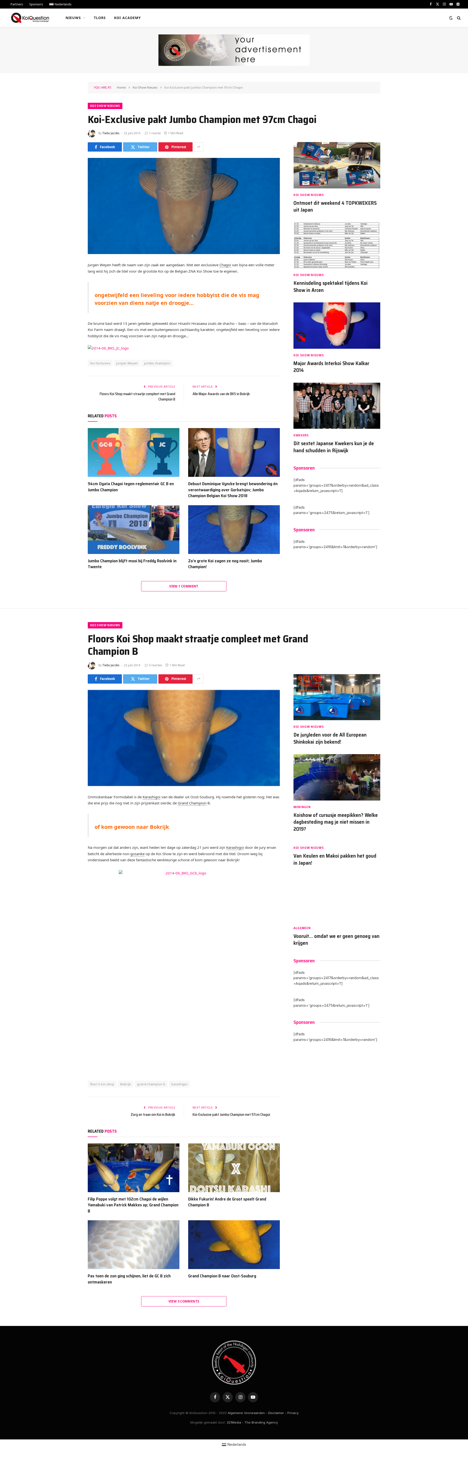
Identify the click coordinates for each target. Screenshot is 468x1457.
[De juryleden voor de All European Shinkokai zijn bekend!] (336, 697)
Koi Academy (127, 17)
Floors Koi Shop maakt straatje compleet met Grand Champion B (137, 396)
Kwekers (301, 435)
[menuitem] (60, 4)
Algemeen (302, 928)
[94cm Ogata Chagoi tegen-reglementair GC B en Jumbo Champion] (133, 452)
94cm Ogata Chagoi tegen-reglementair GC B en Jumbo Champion (131, 487)
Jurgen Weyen (127, 363)
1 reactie (155, 133)
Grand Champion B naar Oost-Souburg (222, 1276)
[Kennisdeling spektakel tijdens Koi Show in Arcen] (336, 245)
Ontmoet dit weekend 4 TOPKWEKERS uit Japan (335, 207)
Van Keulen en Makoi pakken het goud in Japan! (334, 859)
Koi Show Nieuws (105, 106)
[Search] (458, 17)
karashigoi (179, 1084)
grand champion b (151, 1084)
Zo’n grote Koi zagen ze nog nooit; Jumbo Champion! (225, 564)
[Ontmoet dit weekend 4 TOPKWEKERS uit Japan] (336, 165)
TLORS (100, 17)
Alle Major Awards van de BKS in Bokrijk (221, 394)
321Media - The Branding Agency (252, 1422)
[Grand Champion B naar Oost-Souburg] (234, 1244)
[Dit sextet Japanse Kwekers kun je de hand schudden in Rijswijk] (336, 406)
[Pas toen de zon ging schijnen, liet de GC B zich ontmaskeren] (133, 1244)
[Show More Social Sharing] (199, 147)
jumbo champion (157, 363)
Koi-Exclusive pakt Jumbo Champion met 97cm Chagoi (231, 1115)
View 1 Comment (183, 586)
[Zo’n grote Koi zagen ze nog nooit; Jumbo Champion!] (234, 529)
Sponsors (36, 4)
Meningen (302, 807)
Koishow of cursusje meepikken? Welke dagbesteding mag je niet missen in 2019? (335, 822)
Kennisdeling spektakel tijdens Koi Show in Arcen (330, 287)
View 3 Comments (183, 1301)
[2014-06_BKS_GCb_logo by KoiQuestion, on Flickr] (184, 967)
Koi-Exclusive (100, 363)
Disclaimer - (277, 1413)
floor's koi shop (102, 1084)
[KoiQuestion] (30, 18)
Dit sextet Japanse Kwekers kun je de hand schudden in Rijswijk (333, 447)
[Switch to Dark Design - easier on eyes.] (451, 18)
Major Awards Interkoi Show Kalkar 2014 (331, 367)
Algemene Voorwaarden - (247, 1413)
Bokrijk (125, 1084)
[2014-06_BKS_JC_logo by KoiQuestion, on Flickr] (108, 347)
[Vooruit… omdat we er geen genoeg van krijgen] (336, 898)
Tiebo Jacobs (110, 133)
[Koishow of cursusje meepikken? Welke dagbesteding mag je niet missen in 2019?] (336, 777)
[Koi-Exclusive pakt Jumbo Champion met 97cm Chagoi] (184, 206)
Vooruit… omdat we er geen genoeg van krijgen (336, 940)
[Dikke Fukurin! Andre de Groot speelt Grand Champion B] (234, 1167)
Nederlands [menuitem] (236, 1444)
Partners (16, 4)
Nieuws (73, 17)
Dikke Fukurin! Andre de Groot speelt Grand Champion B (227, 1202)
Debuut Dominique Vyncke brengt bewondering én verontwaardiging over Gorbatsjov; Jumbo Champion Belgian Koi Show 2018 (233, 490)
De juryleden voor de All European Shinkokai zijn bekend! (330, 738)
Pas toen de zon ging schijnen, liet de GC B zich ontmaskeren (129, 1279)
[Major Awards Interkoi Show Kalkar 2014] (336, 325)
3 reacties (155, 665)
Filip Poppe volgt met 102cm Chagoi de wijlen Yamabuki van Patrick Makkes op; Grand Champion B (133, 1205)
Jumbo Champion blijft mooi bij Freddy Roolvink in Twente (132, 564)
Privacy (293, 1413)
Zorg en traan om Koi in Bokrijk (153, 1115)
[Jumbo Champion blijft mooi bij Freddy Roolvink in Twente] (133, 529)
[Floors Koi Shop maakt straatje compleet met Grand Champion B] (184, 738)
